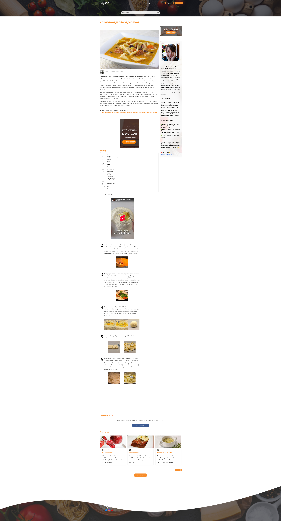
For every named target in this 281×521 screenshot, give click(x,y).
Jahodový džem (107, 453)
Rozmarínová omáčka (164, 453)
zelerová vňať (110, 176)
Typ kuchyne (142, 112)
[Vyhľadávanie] (158, 12)
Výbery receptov (141, 506)
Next (180, 470)
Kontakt (167, 506)
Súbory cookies (175, 506)
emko (106, 71)
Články (148, 3)
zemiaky (109, 159)
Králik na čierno (134, 453)
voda (108, 186)
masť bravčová (110, 169)
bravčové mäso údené (112, 158)
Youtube (112, 510)
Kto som (161, 506)
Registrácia (169, 3)
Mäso (121, 112)
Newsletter (154, 506)
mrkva (108, 161)
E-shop (148, 506)
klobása (109, 156)
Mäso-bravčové (127, 112)
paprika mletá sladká (112, 179)
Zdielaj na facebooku (140, 425)
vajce (108, 185)
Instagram (109, 510)
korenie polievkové (111, 168)
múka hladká (110, 171)
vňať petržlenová (111, 178)
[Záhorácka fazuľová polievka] (129, 47)
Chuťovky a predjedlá (107, 112)
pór (108, 163)
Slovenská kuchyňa (151, 112)
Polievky (116, 112)
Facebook (106, 510)
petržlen (109, 164)
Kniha (162, 3)
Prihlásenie (178, 3)
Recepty (141, 3)
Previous (176, 470)
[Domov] (105, 3)
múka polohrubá (111, 183)
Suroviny (155, 3)
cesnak (108, 173)
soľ (107, 166)
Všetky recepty (140, 475)
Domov (134, 3)
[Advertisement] (129, 401)
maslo (108, 190)
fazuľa (108, 154)
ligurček (109, 174)
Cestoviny (135, 112)
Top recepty (132, 506)
